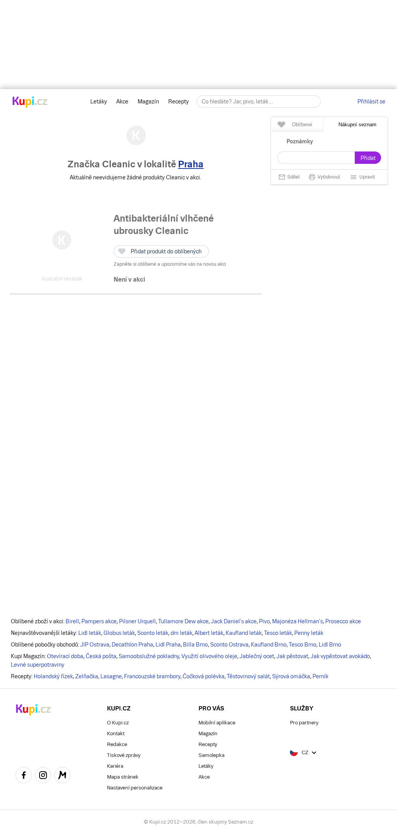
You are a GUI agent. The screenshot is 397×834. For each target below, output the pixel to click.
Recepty (178, 101)
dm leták (181, 633)
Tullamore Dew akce (183, 621)
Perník (320, 676)
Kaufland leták (244, 633)
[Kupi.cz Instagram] (43, 776)
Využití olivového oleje (209, 656)
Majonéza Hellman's (297, 621)
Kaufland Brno (269, 644)
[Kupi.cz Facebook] (24, 776)
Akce (122, 101)
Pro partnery (304, 723)
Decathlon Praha (132, 644)
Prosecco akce (343, 621)
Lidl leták (89, 633)
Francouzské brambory (152, 676)
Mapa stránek (122, 777)
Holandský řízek (53, 676)
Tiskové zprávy (123, 755)
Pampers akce (99, 621)
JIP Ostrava (94, 644)
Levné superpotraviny (37, 665)
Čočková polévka (203, 676)
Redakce (117, 744)
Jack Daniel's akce (234, 621)
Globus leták (119, 633)
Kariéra (115, 766)
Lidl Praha (168, 644)
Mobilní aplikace (216, 723)
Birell (72, 621)
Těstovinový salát (248, 676)
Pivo (264, 621)
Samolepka (211, 755)
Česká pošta (101, 656)
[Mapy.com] (62, 776)
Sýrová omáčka (291, 676)
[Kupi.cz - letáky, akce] (30, 102)
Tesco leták (278, 633)
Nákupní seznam (357, 124)
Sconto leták (152, 633)
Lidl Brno (330, 644)
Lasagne (111, 676)
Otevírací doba (65, 656)
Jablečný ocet (257, 656)
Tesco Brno (302, 644)
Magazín (148, 101)
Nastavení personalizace (134, 788)
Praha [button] (191, 164)
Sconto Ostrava (229, 644)
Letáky (98, 101)
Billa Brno (195, 644)
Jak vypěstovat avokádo (340, 656)
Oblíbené (302, 124)
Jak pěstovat (292, 656)
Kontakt (115, 733)
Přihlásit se (371, 101)
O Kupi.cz (118, 723)
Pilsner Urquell (137, 621)
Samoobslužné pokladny (149, 656)
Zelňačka (86, 676)
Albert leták (209, 633)
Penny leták (308, 633)
